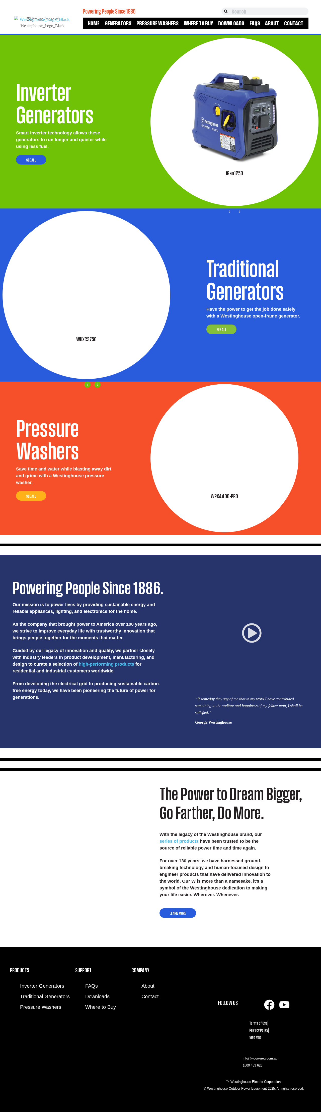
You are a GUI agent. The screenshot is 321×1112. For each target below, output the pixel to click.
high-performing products (106, 664)
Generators (118, 23)
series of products (179, 841)
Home (94, 23)
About (272, 23)
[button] (229, 211)
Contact (293, 23)
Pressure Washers (157, 23)
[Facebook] (269, 1004)
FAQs (255, 23)
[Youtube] (284, 1004)
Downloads (231, 23)
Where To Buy (198, 23)
